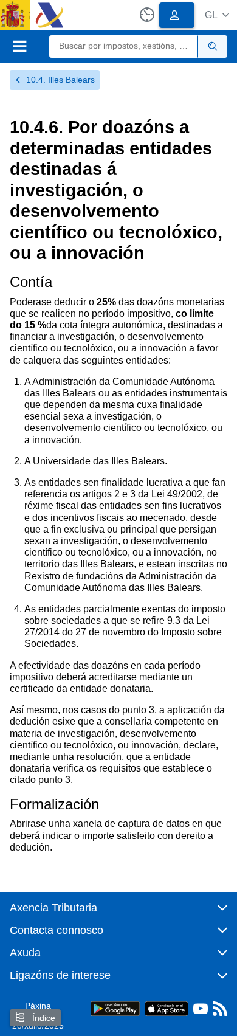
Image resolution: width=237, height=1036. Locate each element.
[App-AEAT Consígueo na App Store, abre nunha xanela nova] (166, 1008)
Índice (42, 1018)
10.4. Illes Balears (60, 80)
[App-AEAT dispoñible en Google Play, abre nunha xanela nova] (115, 1008)
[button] (217, 15)
